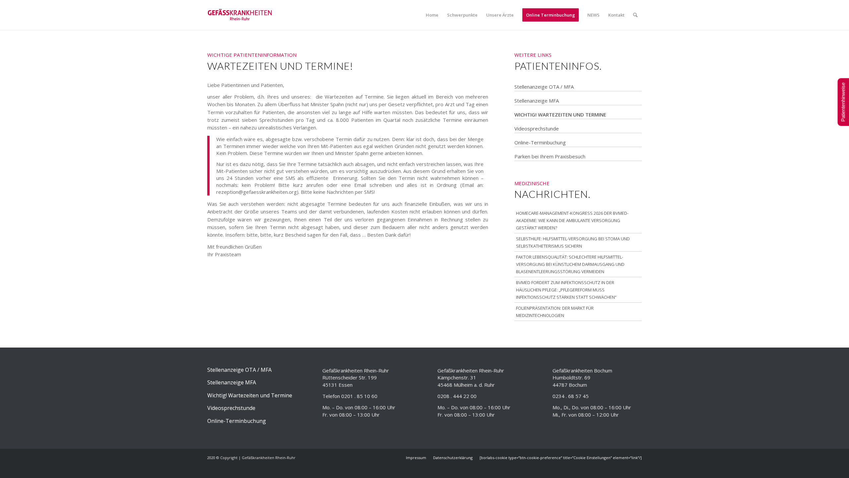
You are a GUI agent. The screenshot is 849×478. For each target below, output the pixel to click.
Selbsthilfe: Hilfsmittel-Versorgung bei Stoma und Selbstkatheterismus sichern (573, 242)
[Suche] (635, 15)
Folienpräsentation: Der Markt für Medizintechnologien (555, 311)
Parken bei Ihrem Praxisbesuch (549, 156)
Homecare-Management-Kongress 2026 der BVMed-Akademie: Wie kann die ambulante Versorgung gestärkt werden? (572, 220)
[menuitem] (432, 15)
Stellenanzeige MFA (536, 100)
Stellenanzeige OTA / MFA (544, 86)
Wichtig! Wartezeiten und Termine (560, 114)
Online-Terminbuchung (540, 142)
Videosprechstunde (536, 128)
